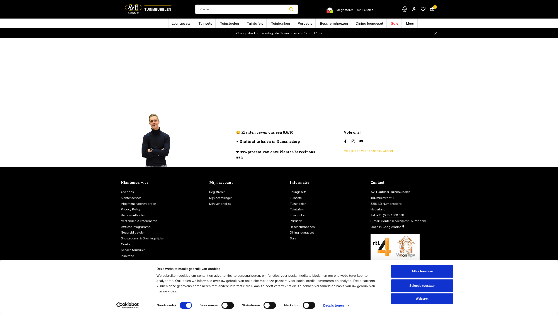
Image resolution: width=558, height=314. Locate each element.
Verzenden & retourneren (139, 221)
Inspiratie (127, 256)
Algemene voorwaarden (138, 204)
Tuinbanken (283, 23)
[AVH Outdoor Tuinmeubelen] (148, 9)
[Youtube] (361, 141)
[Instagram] (353, 141)
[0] (431, 9)
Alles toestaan (422, 271)
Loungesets (213, 23)
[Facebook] (345, 141)
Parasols (301, 23)
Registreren (217, 192)
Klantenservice (131, 198)
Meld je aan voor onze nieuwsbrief (368, 151)
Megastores (345, 10)
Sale (364, 23)
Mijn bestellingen (221, 198)
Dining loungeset (346, 23)
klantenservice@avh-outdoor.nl (403, 221)
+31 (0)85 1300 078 (390, 215)
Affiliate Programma (136, 227)
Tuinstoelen (247, 23)
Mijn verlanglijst (220, 204)
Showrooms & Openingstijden (142, 238)
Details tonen (333, 305)
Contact (127, 244)
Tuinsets (230, 23)
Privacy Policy (130, 209)
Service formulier (133, 250)
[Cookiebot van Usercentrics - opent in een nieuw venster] (128, 305)
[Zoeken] (291, 9)
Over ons (127, 192)
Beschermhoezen (322, 23)
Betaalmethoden (133, 215)
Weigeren (422, 298)
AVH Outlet (365, 10)
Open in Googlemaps (386, 227)
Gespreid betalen (133, 232)
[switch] (227, 305)
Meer (376, 23)
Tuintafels (265, 23)
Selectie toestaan (422, 285)
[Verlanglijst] (423, 9)
